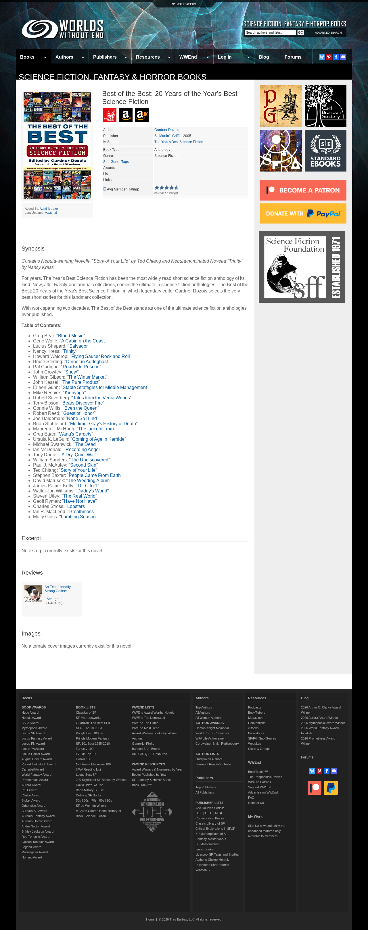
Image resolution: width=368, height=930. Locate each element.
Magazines (255, 717)
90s (109, 800)
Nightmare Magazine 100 (93, 764)
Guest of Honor (78, 413)
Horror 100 (83, 759)
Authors (64, 57)
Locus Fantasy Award (37, 738)
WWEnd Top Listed (145, 723)
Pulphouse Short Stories (212, 865)
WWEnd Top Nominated (148, 717)
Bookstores (256, 733)
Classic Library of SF (210, 823)
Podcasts (254, 707)
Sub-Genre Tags (116, 162)
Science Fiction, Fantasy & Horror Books (113, 76)
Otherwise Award (33, 805)
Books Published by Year (149, 774)
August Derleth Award (37, 759)
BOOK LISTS (85, 707)
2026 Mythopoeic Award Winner (323, 723)
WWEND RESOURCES (148, 764)
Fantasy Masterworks (210, 839)
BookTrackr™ (142, 785)
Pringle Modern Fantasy (92, 738)
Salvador (78, 346)
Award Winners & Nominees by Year (157, 769)
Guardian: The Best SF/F (93, 723)
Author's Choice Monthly (212, 859)
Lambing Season (78, 516)
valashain (51, 212)
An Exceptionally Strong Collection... (59, 589)
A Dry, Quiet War (78, 454)
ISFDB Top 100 (86, 754)
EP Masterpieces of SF (211, 833)
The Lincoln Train (96, 428)
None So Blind (82, 418)
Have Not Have (79, 501)
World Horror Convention (212, 733)
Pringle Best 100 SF (89, 733)
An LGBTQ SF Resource (149, 754)
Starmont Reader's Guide (213, 764)
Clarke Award (31, 795)
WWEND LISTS (143, 707)
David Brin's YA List (89, 785)
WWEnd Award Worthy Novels (153, 712)
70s (94, 800)
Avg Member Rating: (123, 189)
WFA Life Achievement (210, 738)
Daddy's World (92, 490)
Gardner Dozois (166, 130)
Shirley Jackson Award (37, 831)
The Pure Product (80, 382)
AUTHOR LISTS (207, 754)
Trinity (69, 351)
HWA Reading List (88, 769)
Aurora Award (31, 785)
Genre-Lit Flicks (143, 743)
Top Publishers (205, 787)
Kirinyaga (74, 392)
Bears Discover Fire (82, 403)
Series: (112, 142)
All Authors (202, 712)
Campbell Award (33, 769)
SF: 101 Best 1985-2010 (93, 743)
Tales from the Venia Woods (101, 397)
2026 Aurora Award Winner (319, 717)
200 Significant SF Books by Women (101, 779)
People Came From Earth (95, 475)
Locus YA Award (33, 748)
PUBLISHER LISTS (209, 802)
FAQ (251, 797)
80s (101, 800)
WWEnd (188, 57)
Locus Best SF (86, 774)
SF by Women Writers (91, 805)
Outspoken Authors (209, 759)
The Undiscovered (89, 459)
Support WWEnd (259, 787)
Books (27, 57)
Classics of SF (86, 712)
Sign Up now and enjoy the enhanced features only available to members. (266, 831)
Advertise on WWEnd (263, 792)
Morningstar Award (35, 852)
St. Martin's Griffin (167, 136)
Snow (71, 371)
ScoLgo (53, 599)
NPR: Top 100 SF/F (89, 728)
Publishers (105, 57)
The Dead (85, 444)
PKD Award (29, 790)
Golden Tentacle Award (38, 842)
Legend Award (31, 847)
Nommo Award (32, 857)
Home (150, 919)
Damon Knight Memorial (212, 728)
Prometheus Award (35, 779)
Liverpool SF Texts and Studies (217, 854)
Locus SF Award (33, 733)
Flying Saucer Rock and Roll (100, 356)
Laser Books (204, 849)
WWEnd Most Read (145, 728)
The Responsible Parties (265, 777)
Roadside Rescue (81, 366)
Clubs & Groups (259, 748)
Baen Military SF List (90, 790)
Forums (293, 57)
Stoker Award (31, 800)
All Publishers (204, 792)
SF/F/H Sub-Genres (262, 738)
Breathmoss (81, 511)
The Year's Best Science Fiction (178, 142)
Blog (264, 57)
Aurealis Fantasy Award (38, 816)
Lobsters (76, 506)
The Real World (79, 496)
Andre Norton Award (36, 826)
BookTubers (256, 712)
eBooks (253, 728)
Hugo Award (30, 712)
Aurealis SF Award (34, 810)
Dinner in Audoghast (87, 361)
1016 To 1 (87, 485)
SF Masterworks (207, 844)
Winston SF (203, 870)
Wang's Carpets (75, 434)
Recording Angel (83, 449)
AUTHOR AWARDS (209, 723)
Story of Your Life (78, 470)
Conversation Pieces (210, 818)
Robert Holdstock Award (38, 764)
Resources (148, 57)
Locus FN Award (33, 743)
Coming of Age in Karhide (98, 439)
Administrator (49, 208)
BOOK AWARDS (34, 707)
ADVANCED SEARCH (328, 32)
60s (86, 800)
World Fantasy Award (36, 774)
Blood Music (70, 335)
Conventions (257, 723)
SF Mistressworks (88, 717)
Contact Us (256, 802)
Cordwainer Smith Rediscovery (217, 743)
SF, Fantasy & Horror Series (152, 779)
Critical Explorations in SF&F (215, 828)
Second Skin (83, 465)
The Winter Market (87, 377)
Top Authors (203, 707)
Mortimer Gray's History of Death (103, 423)
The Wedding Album (89, 480)
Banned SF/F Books (146, 748)
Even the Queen (80, 408)
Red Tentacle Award (35, 836)
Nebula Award (31, 717)
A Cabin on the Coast (83, 340)
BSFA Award (30, 723)
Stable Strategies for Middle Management (105, 387)
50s (78, 800)
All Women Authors (208, 717)
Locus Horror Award (36, 754)
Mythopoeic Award (34, 728)
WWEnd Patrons (259, 782)
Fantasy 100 (84, 748)
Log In (225, 57)
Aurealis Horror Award (37, 821)
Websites (254, 743)
